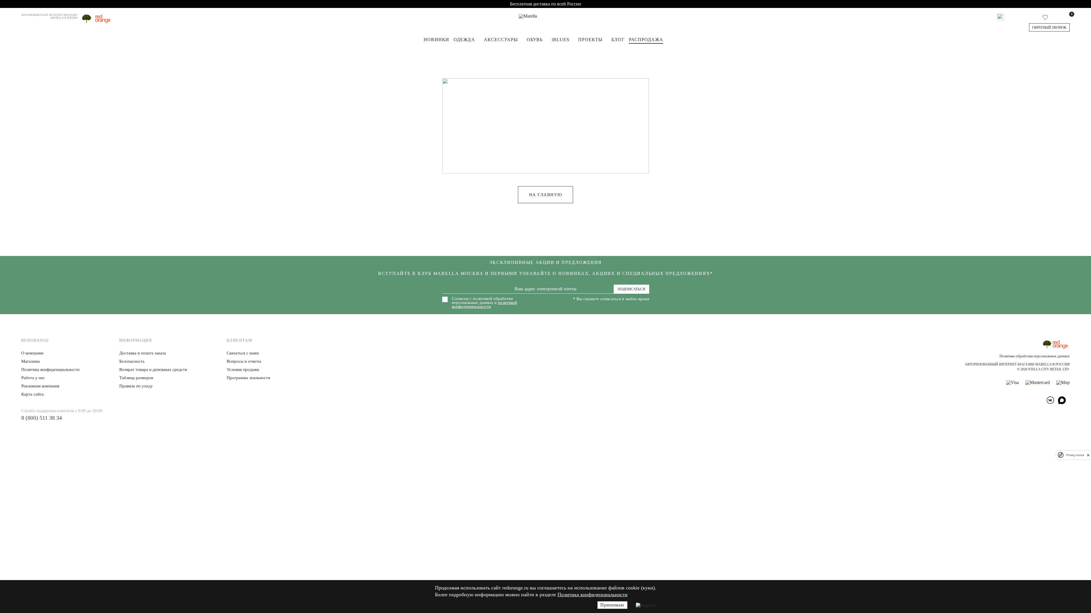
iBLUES (561, 39)
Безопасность (132, 361)
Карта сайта (32, 394)
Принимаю (612, 604)
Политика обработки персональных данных (1035, 356)
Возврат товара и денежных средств (153, 369)
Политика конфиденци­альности (50, 369)
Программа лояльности (248, 377)
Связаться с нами (243, 353)
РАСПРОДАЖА (646, 39)
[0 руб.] (1067, 17)
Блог (617, 39)
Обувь (535, 39)
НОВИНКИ (436, 39)
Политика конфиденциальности (592, 594)
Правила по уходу (136, 386)
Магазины (30, 361)
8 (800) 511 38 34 (41, 418)
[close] (1088, 454)
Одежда (464, 39)
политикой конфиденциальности (484, 304)
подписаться (631, 289)
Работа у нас (33, 377)
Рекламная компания (40, 386)
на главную (545, 194)
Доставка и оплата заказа (142, 353)
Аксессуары (501, 39)
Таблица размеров (136, 377)
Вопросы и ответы (244, 361)
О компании (32, 353)
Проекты (590, 39)
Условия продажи (243, 369)
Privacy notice (1075, 455)
